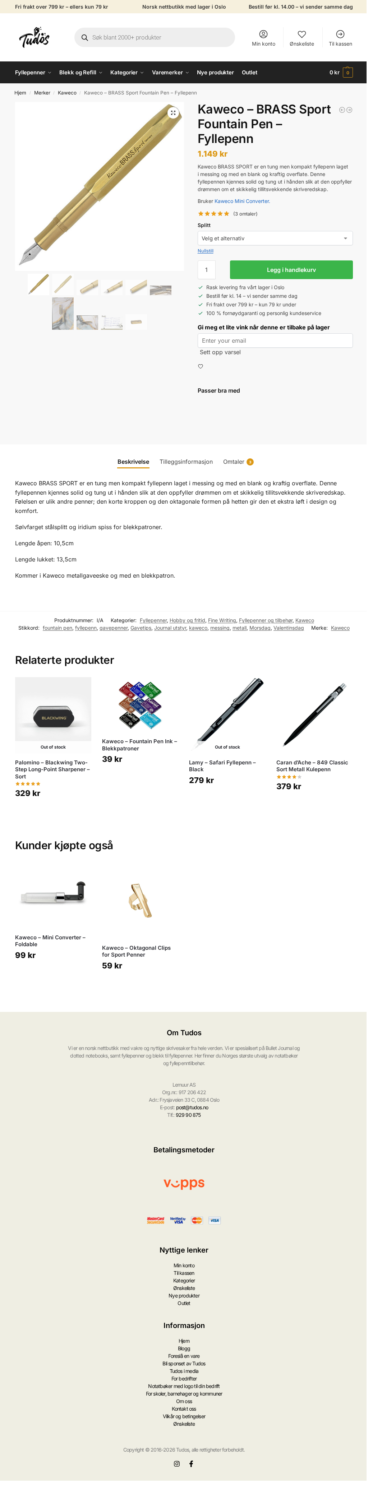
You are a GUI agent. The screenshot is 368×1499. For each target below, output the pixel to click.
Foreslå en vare (183, 1356)
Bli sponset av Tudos (183, 1363)
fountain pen (57, 628)
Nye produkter (184, 1295)
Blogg (184, 1348)
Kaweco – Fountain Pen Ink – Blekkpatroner (139, 745)
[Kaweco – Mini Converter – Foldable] (53, 895)
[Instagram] (177, 1464)
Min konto (263, 44)
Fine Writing (222, 620)
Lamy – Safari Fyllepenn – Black (222, 766)
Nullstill (205, 251)
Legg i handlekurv (291, 269)
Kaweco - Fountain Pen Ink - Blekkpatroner (292, 404)
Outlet (184, 1303)
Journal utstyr (170, 628)
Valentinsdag (288, 628)
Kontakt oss (184, 1409)
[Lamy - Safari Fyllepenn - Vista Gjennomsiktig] (342, 110)
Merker (42, 93)
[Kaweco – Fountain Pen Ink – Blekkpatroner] (140, 704)
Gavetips (140, 628)
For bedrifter (184, 1378)
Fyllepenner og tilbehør (266, 620)
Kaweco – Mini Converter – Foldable (50, 941)
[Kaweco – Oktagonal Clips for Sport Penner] (140, 900)
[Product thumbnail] (218, 416)
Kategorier (184, 1280)
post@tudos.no (192, 1107)
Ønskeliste (302, 44)
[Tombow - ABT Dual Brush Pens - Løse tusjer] (349, 110)
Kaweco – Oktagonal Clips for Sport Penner (136, 951)
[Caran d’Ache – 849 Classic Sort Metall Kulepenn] (314, 715)
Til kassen (340, 44)
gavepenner (114, 628)
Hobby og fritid (187, 620)
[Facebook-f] (191, 1464)
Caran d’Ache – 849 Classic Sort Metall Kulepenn (312, 766)
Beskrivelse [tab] (133, 461)
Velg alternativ (259, 427)
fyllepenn (86, 628)
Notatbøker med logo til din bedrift (184, 1386)
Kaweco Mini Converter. (242, 201)
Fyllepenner (153, 620)
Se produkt (53, 814)
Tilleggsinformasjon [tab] (186, 461)
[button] (341, 72)
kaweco (198, 628)
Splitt (204, 225)
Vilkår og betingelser (184, 1416)
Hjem (20, 93)
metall (240, 628)
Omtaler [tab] (237, 461)
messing (220, 628)
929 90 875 (188, 1115)
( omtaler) (245, 214)
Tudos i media (184, 1371)
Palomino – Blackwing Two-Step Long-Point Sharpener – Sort (52, 769)
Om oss (184, 1401)
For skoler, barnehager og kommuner (184, 1394)
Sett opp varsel (220, 352)
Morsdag (260, 628)
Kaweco (67, 93)
